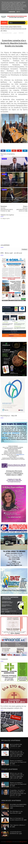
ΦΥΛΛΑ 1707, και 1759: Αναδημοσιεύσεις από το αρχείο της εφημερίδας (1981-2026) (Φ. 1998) (17, 754)
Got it (18, 11)
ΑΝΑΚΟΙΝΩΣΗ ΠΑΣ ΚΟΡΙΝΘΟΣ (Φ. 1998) (16, 833)
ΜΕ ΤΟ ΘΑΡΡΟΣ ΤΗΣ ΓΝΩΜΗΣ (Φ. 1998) (16, 745)
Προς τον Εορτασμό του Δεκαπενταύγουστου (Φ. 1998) (18, 819)
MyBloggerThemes (23, 841)
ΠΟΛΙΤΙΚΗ (21, 33)
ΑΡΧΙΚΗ (4, 23)
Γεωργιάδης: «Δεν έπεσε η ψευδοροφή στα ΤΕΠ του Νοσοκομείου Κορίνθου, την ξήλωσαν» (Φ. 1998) (18, 793)
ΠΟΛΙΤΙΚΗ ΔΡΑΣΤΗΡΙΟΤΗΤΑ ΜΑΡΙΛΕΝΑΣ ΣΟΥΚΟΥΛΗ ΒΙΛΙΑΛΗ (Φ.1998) (14, 198)
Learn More (12, 11)
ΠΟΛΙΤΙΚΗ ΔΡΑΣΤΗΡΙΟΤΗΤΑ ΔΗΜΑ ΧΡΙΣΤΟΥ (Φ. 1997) (12, 183)
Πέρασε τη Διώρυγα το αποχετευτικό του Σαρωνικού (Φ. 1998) (18, 762)
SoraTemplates (9, 841)
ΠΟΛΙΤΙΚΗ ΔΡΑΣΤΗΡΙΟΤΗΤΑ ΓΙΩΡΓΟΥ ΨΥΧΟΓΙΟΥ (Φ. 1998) (18, 806)
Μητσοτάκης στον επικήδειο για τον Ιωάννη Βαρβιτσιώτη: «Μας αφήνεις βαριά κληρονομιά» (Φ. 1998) (14, 167)
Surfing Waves (24, 419)
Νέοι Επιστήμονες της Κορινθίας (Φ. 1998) (16, 812)
